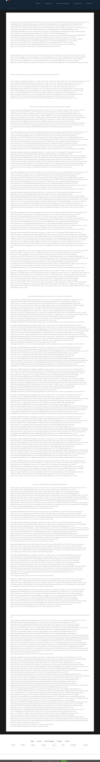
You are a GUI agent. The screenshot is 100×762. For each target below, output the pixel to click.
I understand (63, 760)
